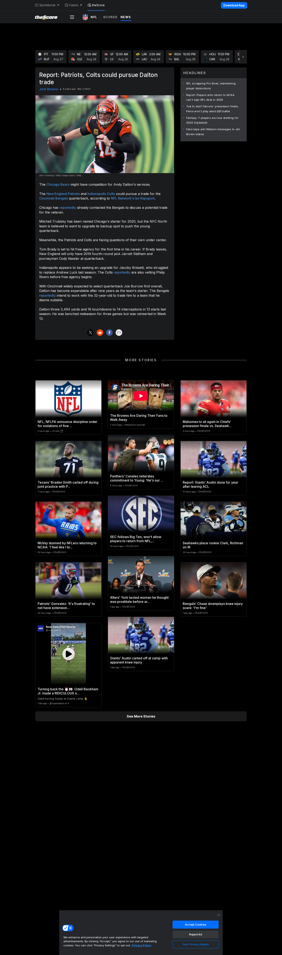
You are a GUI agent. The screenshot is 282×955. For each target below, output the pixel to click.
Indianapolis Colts (101, 194)
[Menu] (72, 17)
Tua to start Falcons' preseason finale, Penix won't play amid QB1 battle (212, 109)
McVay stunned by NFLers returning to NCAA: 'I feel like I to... (67, 545)
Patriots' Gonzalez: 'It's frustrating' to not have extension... (66, 606)
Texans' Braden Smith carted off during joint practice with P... (68, 484)
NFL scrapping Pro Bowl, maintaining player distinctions (211, 86)
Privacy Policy (141, 945)
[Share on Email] (119, 332)
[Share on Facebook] (109, 332)
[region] (141, 932)
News (126, 17)
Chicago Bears (57, 184)
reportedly (67, 207)
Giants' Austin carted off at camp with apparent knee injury (139, 660)
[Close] (218, 915)
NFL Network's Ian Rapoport (133, 198)
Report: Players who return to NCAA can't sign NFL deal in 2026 (210, 97)
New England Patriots (63, 194)
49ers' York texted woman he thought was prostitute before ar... (139, 599)
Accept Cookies (195, 924)
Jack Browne (48, 89)
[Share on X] (90, 332)
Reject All (195, 934)
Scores (110, 17)
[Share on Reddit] (100, 332)
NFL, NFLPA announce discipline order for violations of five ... (67, 424)
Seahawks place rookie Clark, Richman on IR (213, 545)
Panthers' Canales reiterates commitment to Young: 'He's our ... (136, 478)
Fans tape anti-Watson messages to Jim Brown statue (213, 131)
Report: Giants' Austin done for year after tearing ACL (210, 484)
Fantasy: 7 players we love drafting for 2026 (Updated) (212, 120)
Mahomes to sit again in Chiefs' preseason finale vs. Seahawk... (207, 424)
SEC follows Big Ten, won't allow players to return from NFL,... (135, 539)
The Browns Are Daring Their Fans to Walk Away (138, 417)
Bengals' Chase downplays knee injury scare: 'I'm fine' (213, 606)
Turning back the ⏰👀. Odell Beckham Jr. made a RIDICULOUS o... (68, 691)
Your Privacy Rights (195, 944)
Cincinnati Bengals (53, 198)
